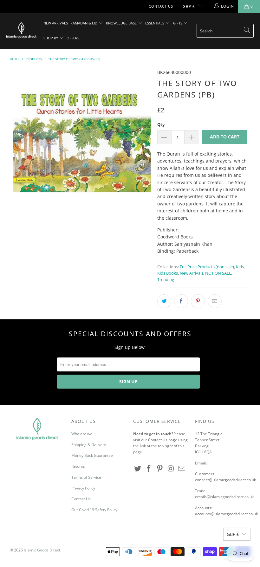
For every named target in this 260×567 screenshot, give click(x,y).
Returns (78, 466)
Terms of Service (86, 477)
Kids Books (167, 273)
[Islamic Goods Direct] (21, 30)
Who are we (81, 434)
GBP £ (189, 6)
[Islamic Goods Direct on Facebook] (149, 468)
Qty (161, 124)
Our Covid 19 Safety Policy (94, 509)
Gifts (178, 23)
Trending (165, 279)
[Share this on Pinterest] (198, 301)
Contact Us (161, 6)
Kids (240, 267)
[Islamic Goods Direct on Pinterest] (160, 468)
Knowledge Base (122, 23)
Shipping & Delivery (88, 444)
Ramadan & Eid (84, 23)
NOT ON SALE (218, 273)
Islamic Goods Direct (42, 550)
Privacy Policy (83, 488)
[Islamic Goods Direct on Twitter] (138, 468)
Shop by (51, 38)
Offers (73, 38)
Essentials (155, 23)
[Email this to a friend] (215, 301)
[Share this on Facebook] (181, 301)
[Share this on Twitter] (164, 301)
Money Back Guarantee (92, 455)
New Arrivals (55, 23)
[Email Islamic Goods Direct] (182, 468)
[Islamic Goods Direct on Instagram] (171, 468)
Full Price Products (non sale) (207, 267)
